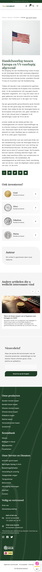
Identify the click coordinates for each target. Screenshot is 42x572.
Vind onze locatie (12, 525)
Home (4, 17)
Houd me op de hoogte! (21, 374)
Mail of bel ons (11, 515)
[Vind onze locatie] (3, 526)
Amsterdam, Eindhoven (14, 527)
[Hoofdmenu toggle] (37, 6)
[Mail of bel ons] (3, 518)
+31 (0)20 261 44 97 (13, 520)
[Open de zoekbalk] (33, 6)
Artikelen (16, 17)
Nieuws (10, 17)
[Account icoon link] (26, 6)
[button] (4, 173)
